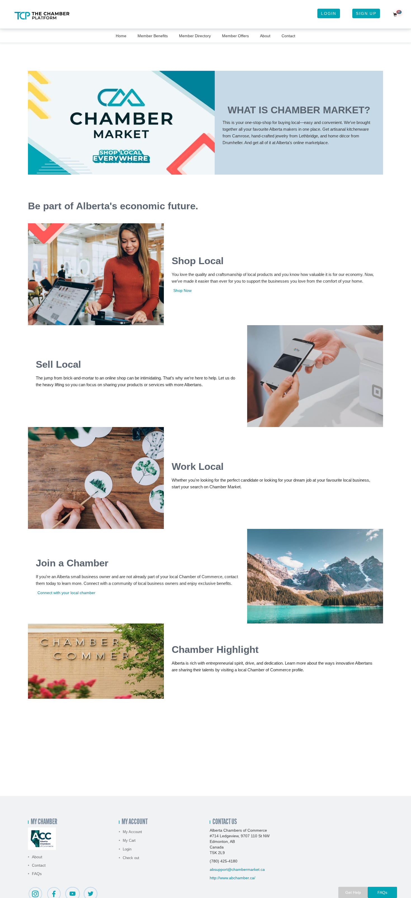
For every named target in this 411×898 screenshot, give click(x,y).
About (265, 36)
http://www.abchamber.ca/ (232, 878)
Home (121, 36)
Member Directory (195, 36)
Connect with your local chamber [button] (66, 592)
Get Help (353, 892)
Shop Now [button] (182, 290)
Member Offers (235, 36)
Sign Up (366, 13)
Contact (288, 36)
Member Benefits (153, 36)
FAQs (37, 873)
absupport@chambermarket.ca (237, 869)
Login (328, 13)
